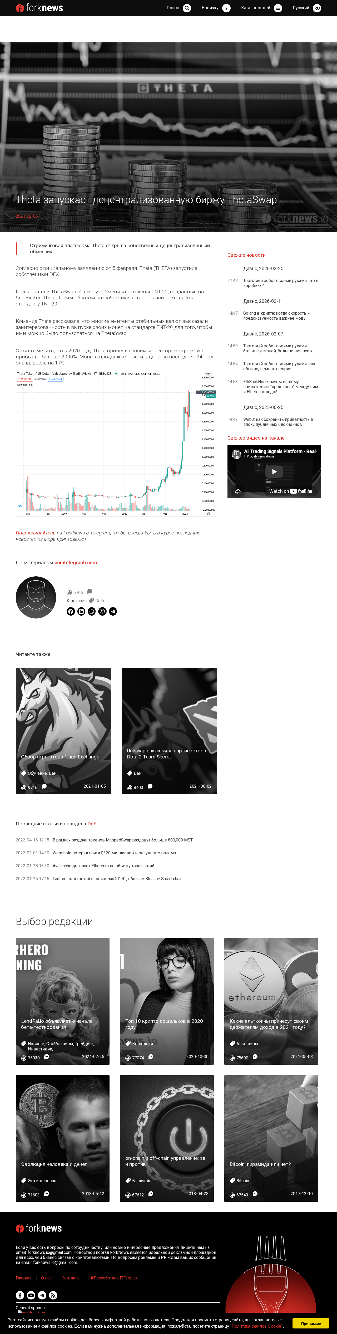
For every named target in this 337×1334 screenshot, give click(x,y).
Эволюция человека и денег (54, 1164)
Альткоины (247, 1043)
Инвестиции (40, 1048)
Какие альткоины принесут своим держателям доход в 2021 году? (269, 1024)
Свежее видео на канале (256, 438)
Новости (36, 1043)
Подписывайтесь (36, 533)
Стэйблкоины (59, 1043)
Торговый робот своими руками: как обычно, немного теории (279, 366)
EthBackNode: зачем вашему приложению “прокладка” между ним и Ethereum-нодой (280, 386)
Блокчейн (141, 1180)
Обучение (37, 773)
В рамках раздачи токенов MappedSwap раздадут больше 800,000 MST (123, 840)
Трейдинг (84, 1043)
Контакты (71, 1278)
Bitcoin (242, 1180)
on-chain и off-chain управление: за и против (165, 1161)
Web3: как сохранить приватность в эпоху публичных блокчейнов (278, 422)
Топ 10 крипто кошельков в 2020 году (164, 1024)
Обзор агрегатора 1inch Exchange (60, 757)
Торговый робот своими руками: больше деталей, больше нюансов (277, 348)
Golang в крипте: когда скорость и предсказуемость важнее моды (276, 316)
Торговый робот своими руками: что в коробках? (281, 283)
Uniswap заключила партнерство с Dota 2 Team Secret (167, 754)
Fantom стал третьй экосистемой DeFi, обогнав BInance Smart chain (117, 878)
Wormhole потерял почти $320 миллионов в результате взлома (114, 852)
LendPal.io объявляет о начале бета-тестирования (56, 1024)
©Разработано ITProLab (113, 1278)
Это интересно (42, 1180)
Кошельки (142, 1043)
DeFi (99, 600)
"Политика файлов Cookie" (256, 1326)
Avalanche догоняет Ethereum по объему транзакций (103, 865)
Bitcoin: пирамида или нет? (260, 1164)
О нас (46, 1278)
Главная (23, 1278)
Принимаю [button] (311, 1323)
